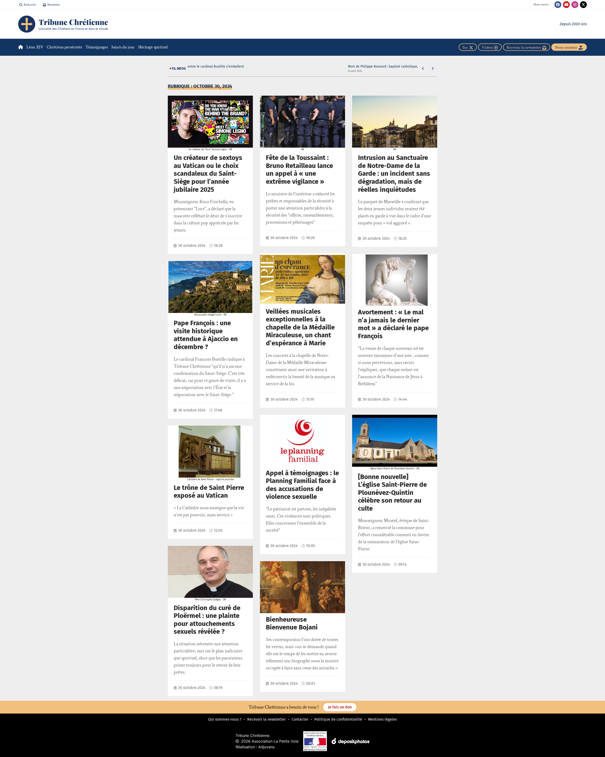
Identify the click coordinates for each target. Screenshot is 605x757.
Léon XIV (34, 47)
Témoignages (97, 47)
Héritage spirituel (153, 47)
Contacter (300, 719)
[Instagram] (574, 4)
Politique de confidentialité (338, 719)
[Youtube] (566, 4)
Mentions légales (382, 719)
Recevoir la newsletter (266, 719)
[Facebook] (557, 4)
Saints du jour (123, 47)
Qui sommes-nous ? (224, 719)
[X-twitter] (583, 4)
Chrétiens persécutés (64, 47)
